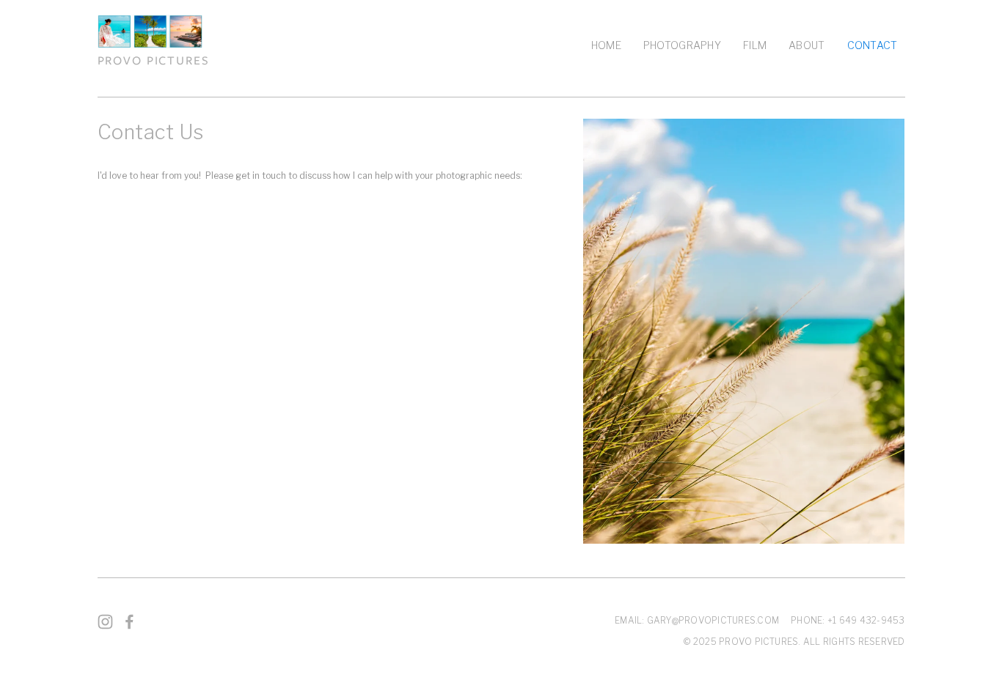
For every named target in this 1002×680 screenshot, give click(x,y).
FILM (755, 45)
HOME (606, 45)
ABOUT (806, 45)
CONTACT (872, 45)
